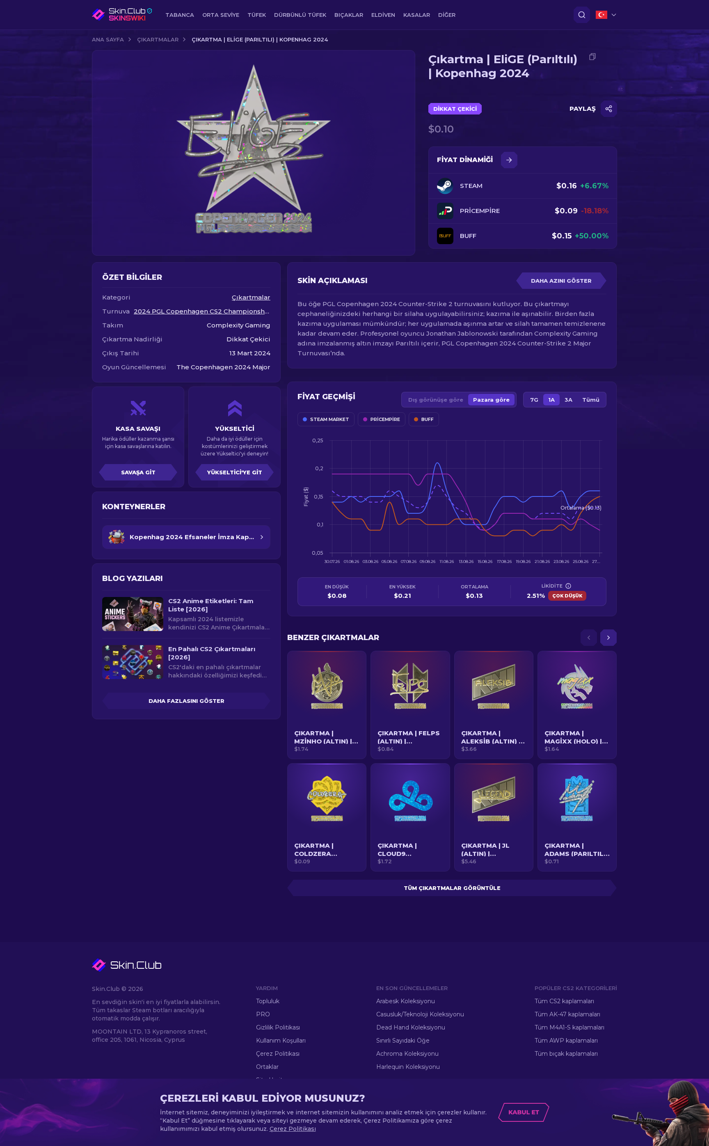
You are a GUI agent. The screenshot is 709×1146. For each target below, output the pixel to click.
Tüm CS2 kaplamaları (564, 1001)
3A (568, 399)
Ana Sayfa (108, 39)
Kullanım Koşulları (281, 1040)
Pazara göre (491, 399)
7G (534, 399)
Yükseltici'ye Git (234, 472)
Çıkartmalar (157, 39)
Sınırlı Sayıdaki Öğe (403, 1040)
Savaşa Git (138, 472)
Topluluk (267, 1001)
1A (551, 399)
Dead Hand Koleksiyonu (410, 1027)
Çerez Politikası (278, 1053)
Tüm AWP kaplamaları (566, 1040)
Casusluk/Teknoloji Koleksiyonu (420, 1014)
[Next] (608, 637)
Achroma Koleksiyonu (407, 1053)
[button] (327, 705)
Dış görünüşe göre (435, 399)
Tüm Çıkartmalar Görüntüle (452, 888)
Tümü (590, 399)
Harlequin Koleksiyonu (408, 1067)
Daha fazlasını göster (186, 701)
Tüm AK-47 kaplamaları (567, 1014)
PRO (263, 1014)
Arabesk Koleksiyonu (405, 1001)
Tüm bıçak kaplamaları (566, 1053)
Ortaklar (267, 1067)
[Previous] (589, 637)
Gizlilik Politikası (278, 1027)
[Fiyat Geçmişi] (509, 160)
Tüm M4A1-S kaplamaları (569, 1027)
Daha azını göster (561, 280)
